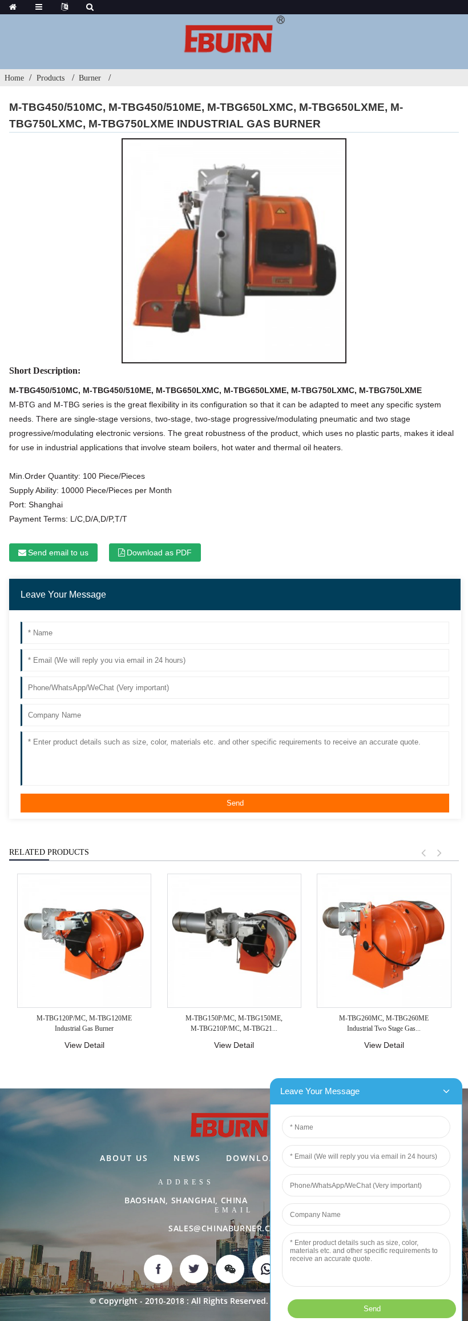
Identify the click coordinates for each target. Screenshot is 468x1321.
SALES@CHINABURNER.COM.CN (233, 1228)
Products (50, 78)
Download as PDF (159, 552)
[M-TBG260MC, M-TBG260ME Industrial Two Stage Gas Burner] (384, 941)
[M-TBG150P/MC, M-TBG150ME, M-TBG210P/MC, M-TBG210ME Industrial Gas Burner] (234, 941)
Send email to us (58, 552)
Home (14, 78)
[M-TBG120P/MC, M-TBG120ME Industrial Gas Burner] (84, 941)
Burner (90, 78)
